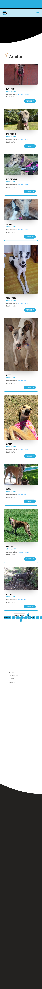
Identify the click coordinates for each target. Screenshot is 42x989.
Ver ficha (30, 101)
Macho (25, 139)
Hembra (26, 94)
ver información (21, 725)
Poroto (11, 134)
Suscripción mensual (21, 973)
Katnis (10, 89)
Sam (8, 489)
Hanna (10, 546)
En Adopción (15, 640)
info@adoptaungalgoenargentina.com (21, 886)
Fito (9, 375)
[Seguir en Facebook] (10, 900)
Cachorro (13, 675)
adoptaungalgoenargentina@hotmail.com (21, 890)
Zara (9, 444)
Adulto (20, 94)
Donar (12, 661)
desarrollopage (27, 918)
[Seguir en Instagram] (20, 900)
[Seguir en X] (31, 900)
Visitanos (21, 768)
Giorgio (11, 298)
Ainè (9, 224)
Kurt (9, 594)
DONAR (33, 4)
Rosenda (12, 179)
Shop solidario (16, 654)
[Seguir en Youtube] (21, 909)
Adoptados (11, 91)
